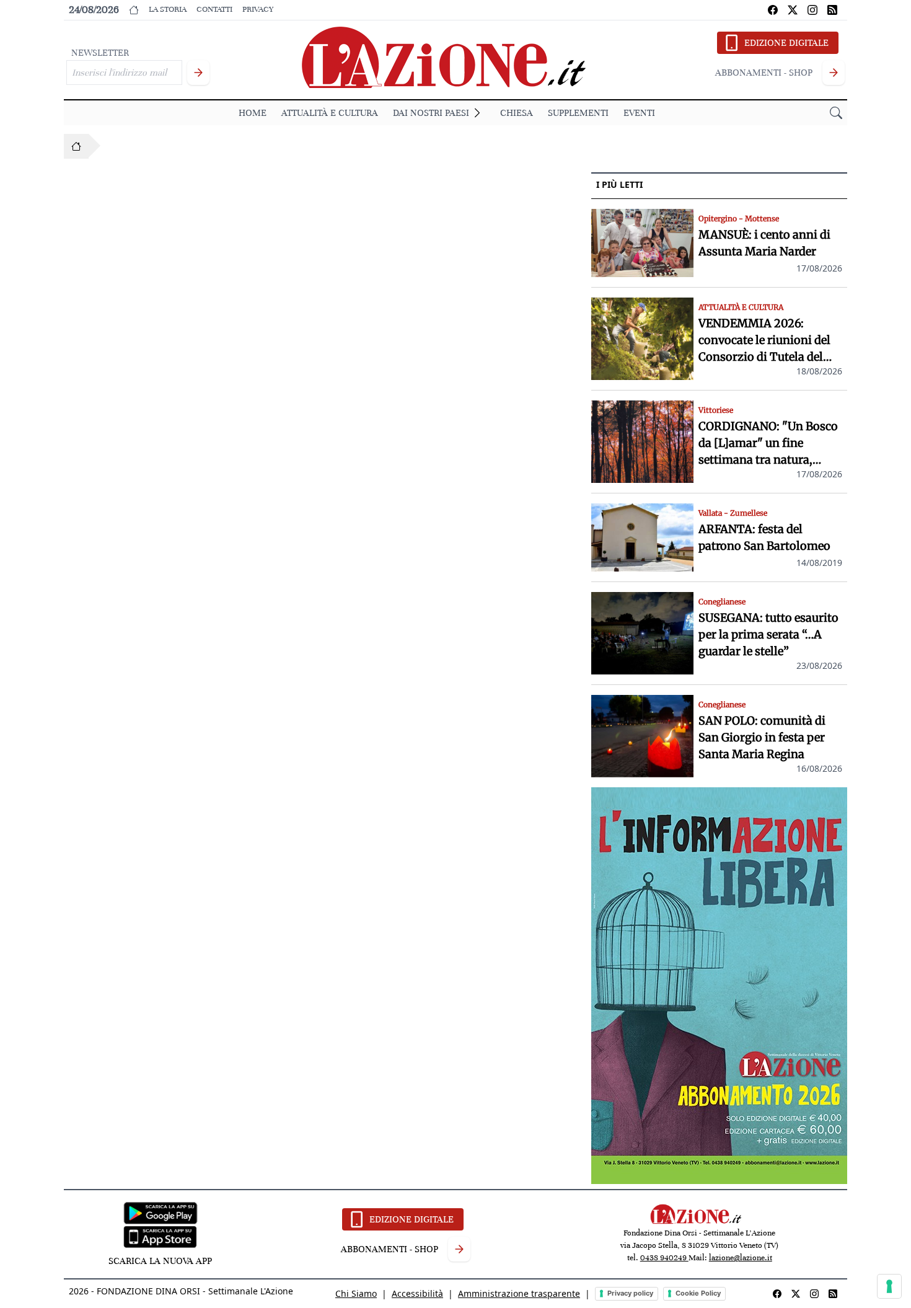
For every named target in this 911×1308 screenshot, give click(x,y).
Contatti (214, 9)
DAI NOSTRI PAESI (431, 112)
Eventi (639, 112)
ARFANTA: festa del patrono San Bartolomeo (764, 537)
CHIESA (516, 112)
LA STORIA (168, 9)
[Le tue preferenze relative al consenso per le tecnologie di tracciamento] (889, 1286)
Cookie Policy (698, 1293)
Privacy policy (630, 1293)
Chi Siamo (356, 1293)
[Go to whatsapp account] (832, 10)
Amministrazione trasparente (519, 1293)
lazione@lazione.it (740, 1258)
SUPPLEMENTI (578, 112)
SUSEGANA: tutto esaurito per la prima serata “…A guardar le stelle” (768, 634)
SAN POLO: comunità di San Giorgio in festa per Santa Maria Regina (761, 737)
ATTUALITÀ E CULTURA (329, 112)
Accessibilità (417, 1293)
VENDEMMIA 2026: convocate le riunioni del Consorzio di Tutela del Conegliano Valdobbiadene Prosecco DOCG (770, 340)
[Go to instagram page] (812, 10)
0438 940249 (664, 1258)
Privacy (257, 9)
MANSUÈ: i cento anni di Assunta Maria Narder (764, 243)
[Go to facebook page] (773, 10)
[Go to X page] (793, 10)
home (252, 112)
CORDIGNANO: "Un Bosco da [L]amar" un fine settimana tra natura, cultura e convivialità (768, 443)
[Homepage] (76, 146)
